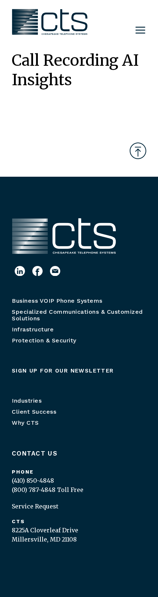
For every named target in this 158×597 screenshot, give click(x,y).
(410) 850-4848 (33, 480)
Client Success (34, 411)
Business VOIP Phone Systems (57, 300)
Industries (27, 400)
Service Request (35, 506)
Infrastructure (33, 329)
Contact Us (34, 453)
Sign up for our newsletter (63, 370)
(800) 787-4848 (33, 489)
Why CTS (25, 422)
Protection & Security (44, 340)
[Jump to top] (138, 151)
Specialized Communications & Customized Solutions (77, 315)
